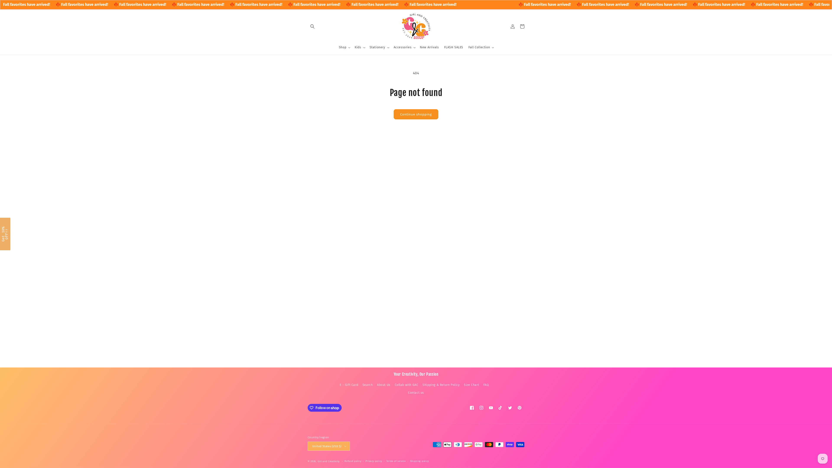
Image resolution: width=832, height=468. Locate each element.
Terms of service (396, 461)
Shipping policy (419, 461)
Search (367, 385)
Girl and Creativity (329, 461)
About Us (383, 385)
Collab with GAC (406, 385)
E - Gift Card (349, 385)
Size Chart (471, 385)
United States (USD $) (326, 446)
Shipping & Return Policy (441, 385)
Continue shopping (416, 114)
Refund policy (352, 461)
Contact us (416, 393)
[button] (312, 26)
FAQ (486, 385)
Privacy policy (374, 461)
